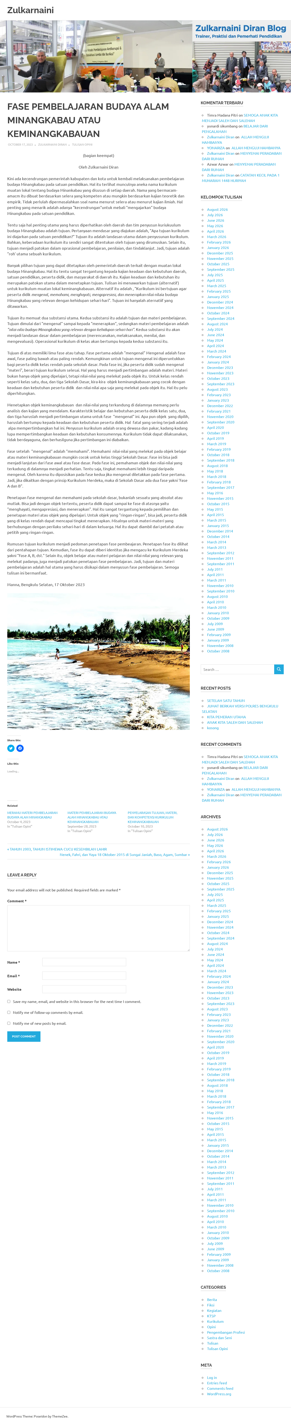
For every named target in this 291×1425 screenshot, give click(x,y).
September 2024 (220, 318)
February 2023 (219, 394)
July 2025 (215, 274)
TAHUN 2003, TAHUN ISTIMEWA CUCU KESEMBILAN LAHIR (58, 849)
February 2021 (219, 411)
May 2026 (215, 225)
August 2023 (217, 389)
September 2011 (220, 563)
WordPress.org (219, 1393)
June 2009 (215, 629)
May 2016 (215, 492)
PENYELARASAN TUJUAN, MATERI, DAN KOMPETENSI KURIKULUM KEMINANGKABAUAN (152, 817)
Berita (212, 1299)
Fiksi (210, 1305)
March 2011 (216, 580)
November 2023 (220, 373)
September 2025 (220, 269)
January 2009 (218, 640)
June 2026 (215, 220)
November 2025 (220, 258)
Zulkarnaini (30, 10)
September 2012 (220, 552)
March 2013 (216, 547)
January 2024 (218, 362)
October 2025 (218, 263)
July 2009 (215, 623)
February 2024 (219, 356)
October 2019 (218, 432)
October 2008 (218, 651)
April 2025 (215, 280)
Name (13, 962)
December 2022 (220, 405)
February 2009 (219, 634)
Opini (211, 1326)
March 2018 (216, 476)
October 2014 (218, 536)
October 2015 (218, 503)
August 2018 (217, 465)
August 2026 (217, 209)
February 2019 (219, 449)
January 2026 (218, 247)
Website (14, 989)
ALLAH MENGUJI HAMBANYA (256, 147)
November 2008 (220, 645)
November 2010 (220, 585)
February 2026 (219, 242)
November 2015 (220, 498)
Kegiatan (214, 1310)
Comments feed (220, 1388)
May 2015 (215, 509)
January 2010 (218, 612)
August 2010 (217, 596)
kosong (213, 727)
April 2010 (215, 601)
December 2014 (220, 531)
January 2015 (218, 525)
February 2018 (219, 482)
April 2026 (215, 231)
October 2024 (218, 313)
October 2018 (218, 454)
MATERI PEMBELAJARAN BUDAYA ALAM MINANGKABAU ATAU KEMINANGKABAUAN (92, 817)
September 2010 (220, 591)
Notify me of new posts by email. (39, 1023)
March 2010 (216, 607)
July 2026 (215, 214)
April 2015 (215, 514)
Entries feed (217, 1382)
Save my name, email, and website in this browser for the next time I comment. (77, 1001)
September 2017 (220, 487)
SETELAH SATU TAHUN (226, 700)
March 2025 (216, 285)
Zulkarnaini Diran (52, 144)
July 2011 (215, 569)
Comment (17, 900)
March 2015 (216, 520)
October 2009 (218, 618)
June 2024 (215, 334)
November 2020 (220, 416)
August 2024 (217, 323)
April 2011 (215, 574)
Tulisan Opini (82, 144)
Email (13, 975)
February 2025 (219, 291)
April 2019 (215, 438)
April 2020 (215, 427)
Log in (212, 1377)
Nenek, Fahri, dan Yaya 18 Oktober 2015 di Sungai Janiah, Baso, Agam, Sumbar (123, 854)
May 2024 (215, 340)
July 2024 (215, 329)
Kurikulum (215, 1321)
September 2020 (220, 422)
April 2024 (215, 345)
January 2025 (218, 296)
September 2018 (220, 460)
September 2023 (220, 383)
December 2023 (220, 367)
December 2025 (220, 253)
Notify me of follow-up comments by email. (48, 1012)
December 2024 (220, 302)
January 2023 (218, 400)
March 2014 (216, 542)
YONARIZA (216, 147)
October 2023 (218, 378)
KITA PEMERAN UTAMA (226, 716)
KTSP (211, 1315)
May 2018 (215, 471)
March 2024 (216, 351)
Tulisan (212, 1343)
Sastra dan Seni (219, 1337)
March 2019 (216, 443)
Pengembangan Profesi (226, 1332)
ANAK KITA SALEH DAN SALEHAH (235, 722)
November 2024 (220, 307)
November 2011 (220, 558)
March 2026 (216, 236)
